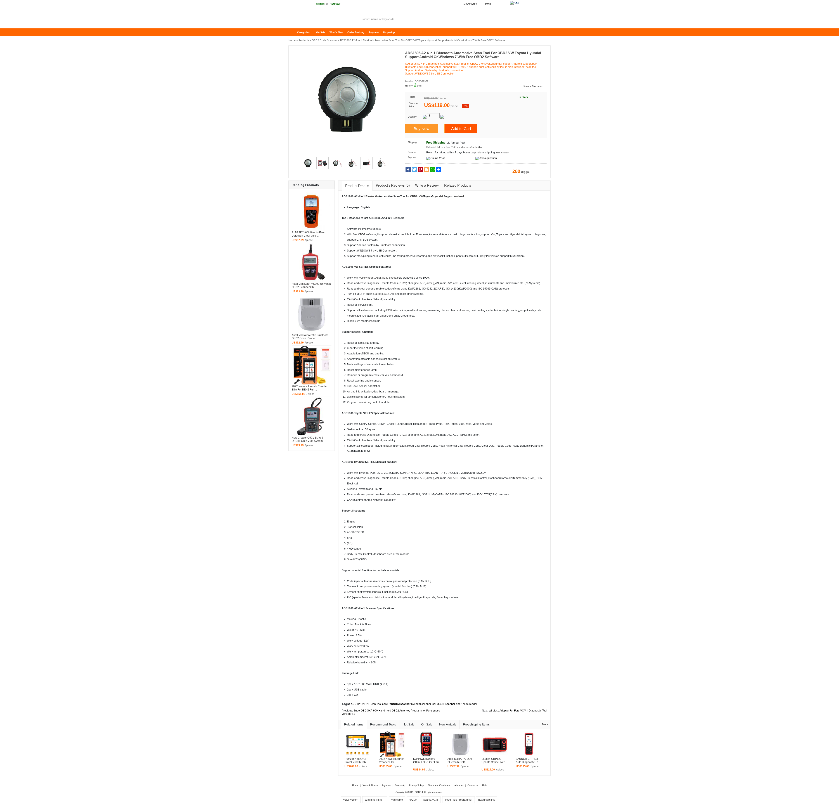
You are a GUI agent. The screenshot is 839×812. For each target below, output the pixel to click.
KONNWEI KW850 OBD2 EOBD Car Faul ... (426, 762)
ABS (422, 283)
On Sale (320, 32)
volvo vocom (350, 799)
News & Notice (370, 785)
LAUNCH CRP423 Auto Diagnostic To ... (528, 760)
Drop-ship (389, 32)
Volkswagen (366, 277)
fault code (462, 310)
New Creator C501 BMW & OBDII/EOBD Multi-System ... (308, 439)
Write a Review (427, 185)
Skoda (393, 277)
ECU (389, 310)
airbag (430, 283)
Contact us (473, 785)
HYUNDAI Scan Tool (369, 704)
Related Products (457, 185)
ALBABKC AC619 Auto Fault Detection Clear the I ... (308, 234)
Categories (303, 32)
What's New (336, 32)
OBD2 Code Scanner (324, 40)
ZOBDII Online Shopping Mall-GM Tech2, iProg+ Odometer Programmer (323, 19)
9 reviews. (537, 86)
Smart (519, 478)
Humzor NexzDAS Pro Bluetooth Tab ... (356, 760)
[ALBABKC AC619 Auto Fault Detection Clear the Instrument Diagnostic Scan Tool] (311, 211)
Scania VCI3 (430, 799)
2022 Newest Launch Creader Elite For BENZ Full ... (310, 388)
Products (303, 40)
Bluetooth (372, 196)
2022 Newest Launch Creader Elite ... (391, 760)
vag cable (397, 799)
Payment (374, 32)
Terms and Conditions (439, 785)
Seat (385, 277)
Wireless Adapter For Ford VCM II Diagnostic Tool (518, 710)
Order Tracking (355, 32)
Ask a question (488, 158)
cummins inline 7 (375, 799)
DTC (402, 283)
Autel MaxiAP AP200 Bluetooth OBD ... (459, 760)
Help (488, 3)
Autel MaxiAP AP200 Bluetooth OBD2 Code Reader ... (310, 337)
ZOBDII (419, 792)
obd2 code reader (466, 704)
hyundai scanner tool (423, 704)
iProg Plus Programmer (458, 799)
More (545, 724)
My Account (470, 3)
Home (293, 32)
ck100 (413, 799)
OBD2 (414, 196)
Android (459, 196)
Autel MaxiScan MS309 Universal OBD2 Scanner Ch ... (311, 285)
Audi (378, 277)
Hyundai (438, 196)
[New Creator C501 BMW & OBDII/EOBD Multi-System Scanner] (311, 416)
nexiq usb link (486, 799)
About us (458, 785)
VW (421, 196)
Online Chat (437, 158)
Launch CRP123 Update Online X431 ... (494, 762)
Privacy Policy (416, 785)
